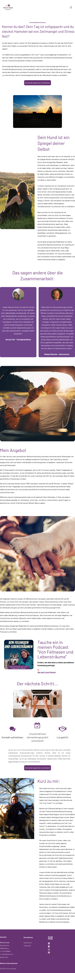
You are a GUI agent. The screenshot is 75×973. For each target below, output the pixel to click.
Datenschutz (28, 943)
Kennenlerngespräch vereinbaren (37, 83)
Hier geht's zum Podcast (47, 672)
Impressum (27, 945)
